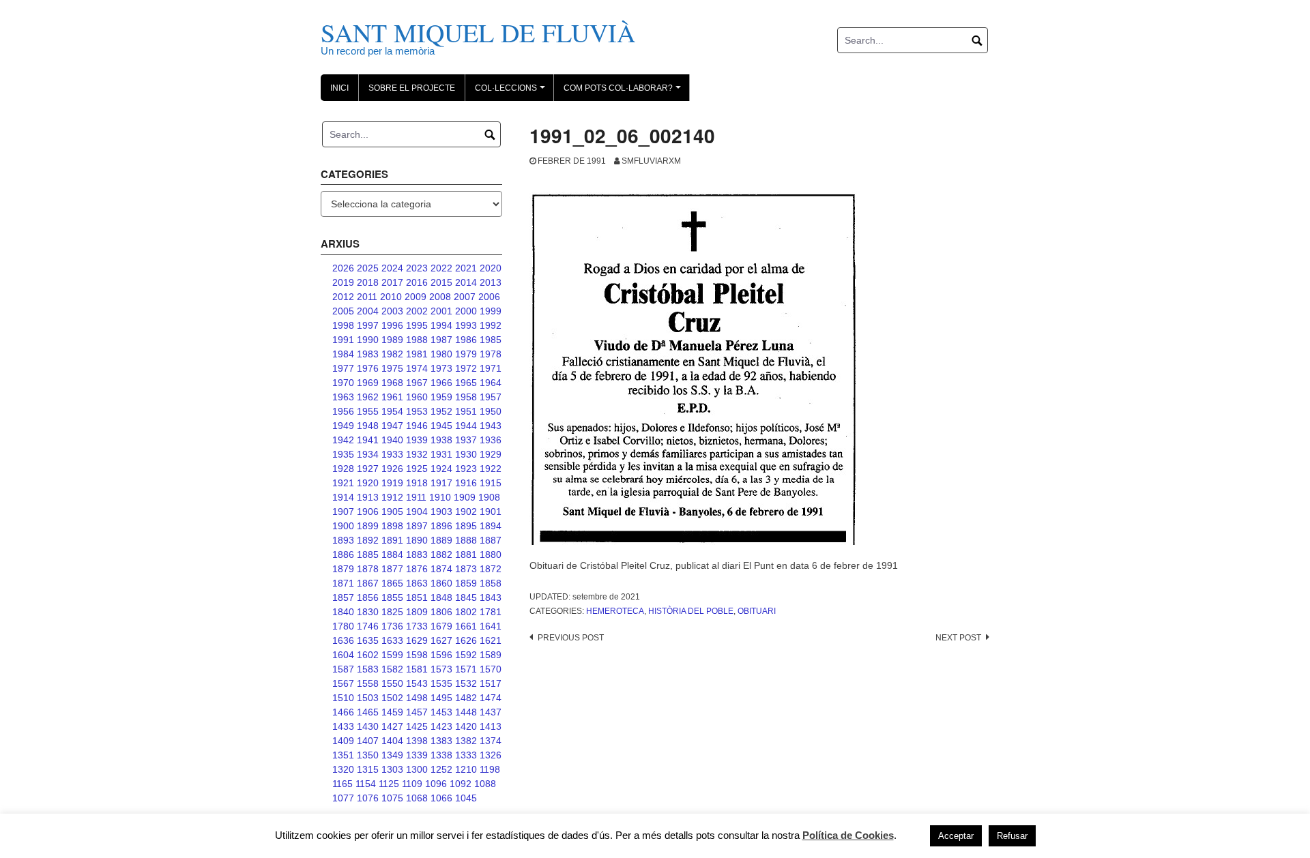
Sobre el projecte (411, 88)
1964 (490, 382)
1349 (392, 755)
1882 (441, 554)
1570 (490, 669)
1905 (392, 511)
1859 (466, 583)
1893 (343, 540)
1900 (343, 525)
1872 (490, 568)
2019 (343, 282)
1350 (368, 755)
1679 (441, 626)
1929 (490, 454)
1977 (343, 368)
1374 (490, 740)
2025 (368, 268)
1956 (343, 411)
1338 (441, 755)
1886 (343, 554)
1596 (441, 654)
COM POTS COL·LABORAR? (624, 92)
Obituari (757, 611)
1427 (392, 726)
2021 (466, 268)
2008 (440, 296)
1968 (392, 382)
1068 (417, 798)
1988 (417, 339)
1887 (490, 540)
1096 (436, 783)
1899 (368, 525)
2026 (343, 268)
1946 (417, 425)
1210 (466, 769)
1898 (392, 525)
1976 (368, 368)
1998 (343, 325)
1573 (441, 669)
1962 (368, 396)
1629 (417, 640)
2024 (392, 268)
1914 (343, 497)
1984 (343, 354)
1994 (441, 325)
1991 (343, 339)
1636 (343, 640)
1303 (392, 769)
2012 (343, 296)
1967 (417, 382)
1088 (485, 783)
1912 (392, 497)
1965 (466, 382)
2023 (417, 268)
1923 (466, 468)
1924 (441, 468)
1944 (466, 425)
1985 (490, 339)
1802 (466, 611)
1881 (466, 554)
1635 (368, 640)
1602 (368, 654)
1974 (417, 368)
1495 (441, 697)
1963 (343, 396)
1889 (441, 540)
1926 (392, 468)
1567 (343, 683)
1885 (368, 554)
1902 (466, 511)
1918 (417, 482)
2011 (367, 296)
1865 (392, 583)
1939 (417, 439)
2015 (441, 282)
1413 (490, 726)
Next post (958, 637)
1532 (466, 683)
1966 (441, 382)
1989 (392, 339)
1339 (417, 755)
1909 (465, 497)
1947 (392, 425)
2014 (466, 282)
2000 (466, 311)
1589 (490, 654)
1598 (417, 654)
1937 (466, 439)
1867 (368, 583)
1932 (417, 454)
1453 (441, 712)
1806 (441, 611)
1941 (368, 439)
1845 (466, 597)
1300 (417, 769)
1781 (490, 611)
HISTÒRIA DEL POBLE (690, 611)
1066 (441, 798)
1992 (490, 325)
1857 (343, 597)
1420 (466, 726)
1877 (392, 568)
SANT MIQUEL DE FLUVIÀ (478, 32)
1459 (392, 712)
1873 (466, 568)
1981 (417, 354)
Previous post (571, 637)
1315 (368, 769)
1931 (441, 454)
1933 (392, 454)
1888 (466, 540)
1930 (466, 454)
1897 (417, 525)
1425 (417, 726)
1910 (440, 497)
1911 (416, 497)
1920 (368, 482)
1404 (392, 740)
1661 (466, 626)
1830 (368, 611)
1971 (490, 368)
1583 (368, 669)
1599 (392, 654)
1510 (343, 697)
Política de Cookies (848, 835)
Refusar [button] (1012, 836)
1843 (490, 597)
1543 (417, 683)
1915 (490, 482)
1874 (441, 568)
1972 (466, 368)
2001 (441, 311)
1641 (490, 626)
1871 (343, 583)
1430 (368, 726)
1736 (392, 626)
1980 (441, 354)
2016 (417, 282)
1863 (417, 583)
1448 (466, 712)
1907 (343, 511)
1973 (441, 368)
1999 (490, 311)
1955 (368, 411)
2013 (490, 282)
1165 (342, 783)
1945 (441, 425)
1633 (392, 640)
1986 (466, 339)
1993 (466, 325)
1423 (441, 726)
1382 (466, 740)
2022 (441, 268)
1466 (343, 712)
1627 (441, 640)
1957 (490, 396)
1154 (365, 783)
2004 (368, 311)
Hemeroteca (615, 611)
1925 (417, 468)
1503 (368, 697)
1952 (441, 411)
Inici (339, 88)
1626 (466, 640)
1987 (441, 339)
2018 (368, 282)
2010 (391, 296)
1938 (441, 439)
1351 (343, 755)
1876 (417, 568)
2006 (489, 296)
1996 (392, 325)
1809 (417, 611)
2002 (417, 311)
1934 (368, 454)
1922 (490, 468)
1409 (343, 740)
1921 (343, 482)
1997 (368, 325)
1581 (417, 669)
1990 (368, 339)
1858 (490, 583)
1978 (490, 354)
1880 (490, 554)
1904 (417, 511)
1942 (343, 439)
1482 (466, 697)
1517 (490, 683)
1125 (389, 783)
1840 (343, 611)
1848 (441, 597)
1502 (392, 697)
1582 (392, 669)
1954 (392, 411)
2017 (392, 282)
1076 (368, 798)
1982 (392, 354)
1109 (412, 783)
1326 (490, 755)
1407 (368, 740)
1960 (417, 396)
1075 (392, 798)
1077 (343, 798)
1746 (368, 626)
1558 (368, 683)
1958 (466, 396)
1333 (466, 755)
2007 (465, 296)
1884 (392, 554)
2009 (415, 296)
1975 (392, 368)
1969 (368, 382)
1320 (343, 769)
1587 (343, 669)
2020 (490, 268)
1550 (392, 683)
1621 (490, 640)
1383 (441, 740)
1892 (368, 540)
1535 (441, 683)
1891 (392, 540)
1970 (343, 382)
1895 (466, 525)
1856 (368, 597)
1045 (466, 798)
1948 (368, 425)
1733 (417, 626)
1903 (441, 511)
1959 (441, 396)
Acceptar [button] (956, 836)
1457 (417, 712)
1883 (417, 554)
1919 (392, 482)
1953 (417, 411)
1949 (343, 425)
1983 (368, 354)
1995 (417, 325)
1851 (417, 597)
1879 (343, 568)
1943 (490, 425)
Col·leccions (512, 92)
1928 (343, 468)
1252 (441, 769)
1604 (343, 654)
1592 (466, 654)
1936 (490, 439)
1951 (466, 411)
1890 (417, 540)
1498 (417, 697)
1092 (460, 783)
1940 (392, 439)
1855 (392, 597)
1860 (441, 583)
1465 (368, 712)
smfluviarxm (651, 161)
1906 (368, 511)
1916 (466, 482)
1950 (490, 411)
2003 (392, 311)
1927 (368, 468)
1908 (489, 497)
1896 (441, 525)
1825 (392, 611)
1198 (490, 769)
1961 (392, 396)
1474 (490, 697)
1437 (490, 712)
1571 (466, 669)
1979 (466, 354)
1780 (343, 626)
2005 (343, 311)
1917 (441, 482)
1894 (490, 525)
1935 (343, 454)
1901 (490, 511)
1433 (343, 726)
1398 (417, 740)
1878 (368, 568)
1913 (368, 497)
